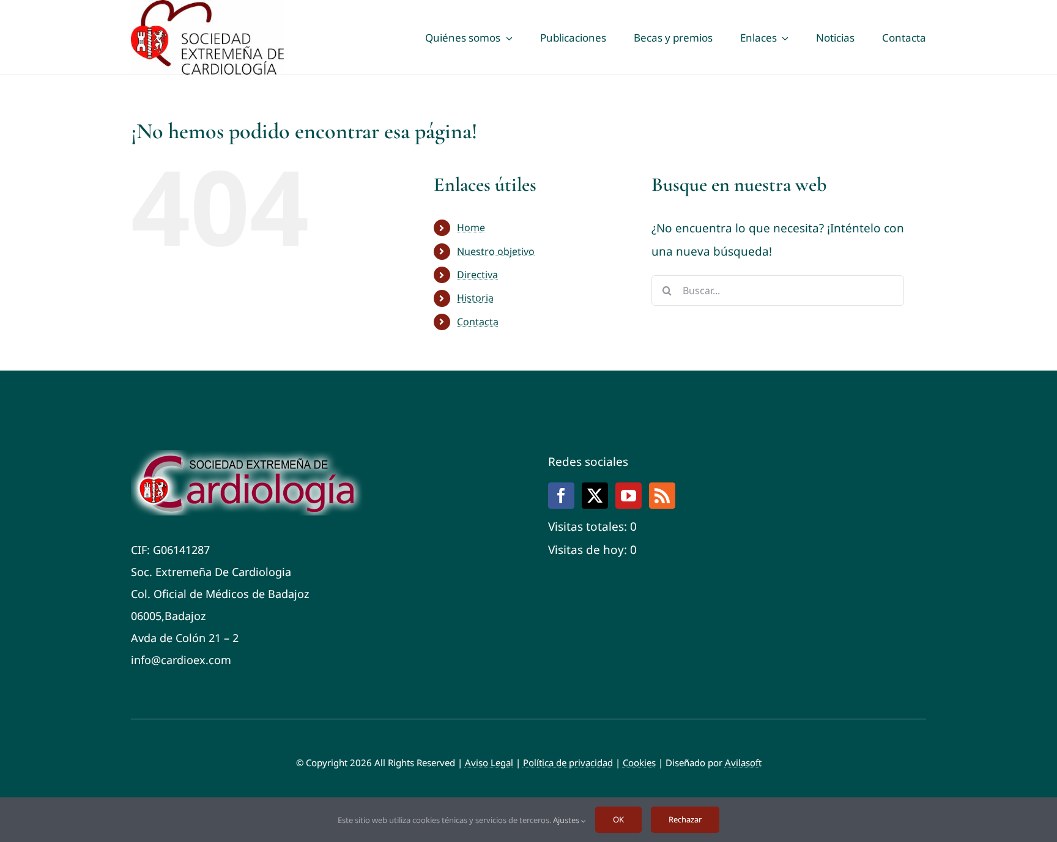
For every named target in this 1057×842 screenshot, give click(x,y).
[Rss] (662, 495)
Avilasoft (743, 762)
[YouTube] (628, 495)
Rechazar (685, 819)
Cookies (639, 762)
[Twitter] (595, 495)
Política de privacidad (568, 762)
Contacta (478, 321)
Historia (475, 298)
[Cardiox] (250, 455)
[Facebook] (561, 495)
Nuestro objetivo (496, 251)
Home (471, 227)
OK (618, 819)
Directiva (477, 274)
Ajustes (567, 819)
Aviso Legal (489, 762)
